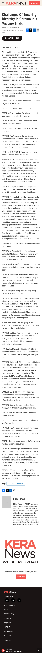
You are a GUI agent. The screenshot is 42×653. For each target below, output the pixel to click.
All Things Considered (16, 484)
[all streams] (39, 650)
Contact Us (7, 640)
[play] (3, 650)
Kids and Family (9, 614)
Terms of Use (8, 636)
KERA (6, 609)
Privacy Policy (8, 631)
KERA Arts (7, 618)
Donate (35, 3)
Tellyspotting (8, 622)
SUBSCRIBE (21, 576)
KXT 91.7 (7, 627)
